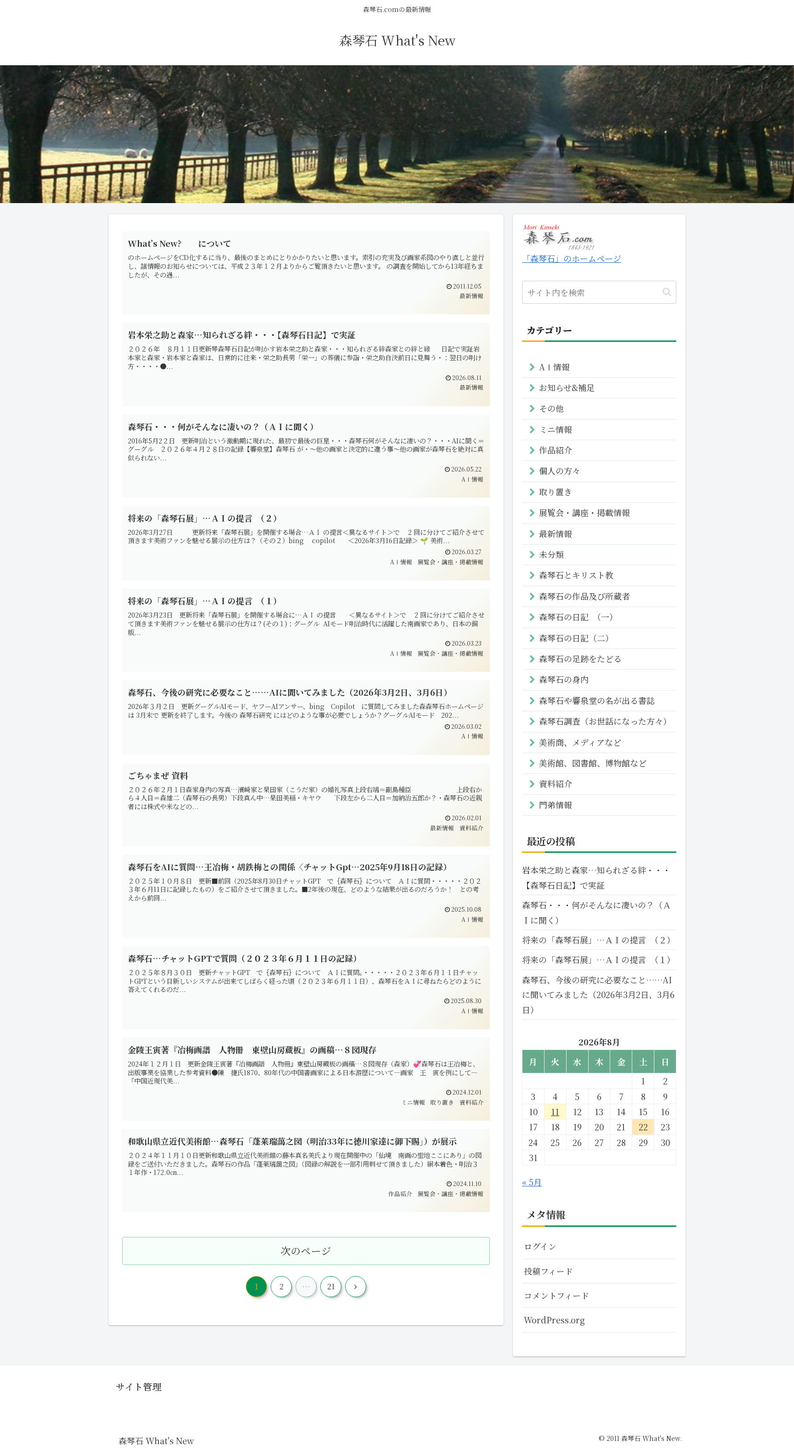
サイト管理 (138, 1386)
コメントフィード (556, 1295)
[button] (667, 292)
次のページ (306, 1250)
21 (331, 1286)
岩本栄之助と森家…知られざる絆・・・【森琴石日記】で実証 (596, 877)
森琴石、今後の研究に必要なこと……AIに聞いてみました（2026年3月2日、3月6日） (598, 994)
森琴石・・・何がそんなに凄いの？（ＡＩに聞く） (596, 912)
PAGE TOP (768, 1400)
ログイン (540, 1246)
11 (555, 1111)
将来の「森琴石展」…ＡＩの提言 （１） (598, 959)
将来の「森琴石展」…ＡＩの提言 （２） (598, 940)
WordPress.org (554, 1320)
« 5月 (532, 1182)
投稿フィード (548, 1271)
